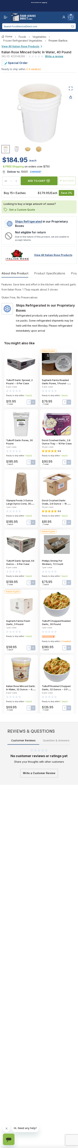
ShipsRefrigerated (28, 221)
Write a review (54, 56)
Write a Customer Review (39, 773)
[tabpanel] (39, 307)
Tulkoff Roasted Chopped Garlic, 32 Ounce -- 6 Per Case (56, 689)
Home (8, 36)
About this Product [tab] (14, 273)
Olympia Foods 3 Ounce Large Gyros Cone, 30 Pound (19, 503)
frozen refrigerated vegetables (22, 40)
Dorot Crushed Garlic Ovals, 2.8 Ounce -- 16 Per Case (56, 503)
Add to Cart (37, 180)
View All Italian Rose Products (20, 46)
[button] (64, 17)
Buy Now (68, 180)
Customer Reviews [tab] (23, 740)
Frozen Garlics (58, 40)
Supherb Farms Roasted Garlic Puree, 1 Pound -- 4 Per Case (56, 383)
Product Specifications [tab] (49, 273)
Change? (36, 171)
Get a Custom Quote (22, 209)
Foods (22, 36)
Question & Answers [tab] (56, 740)
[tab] (5, 149)
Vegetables (39, 36)
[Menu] (5, 17)
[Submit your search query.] (72, 26)
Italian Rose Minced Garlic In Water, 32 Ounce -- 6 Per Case (20, 689)
